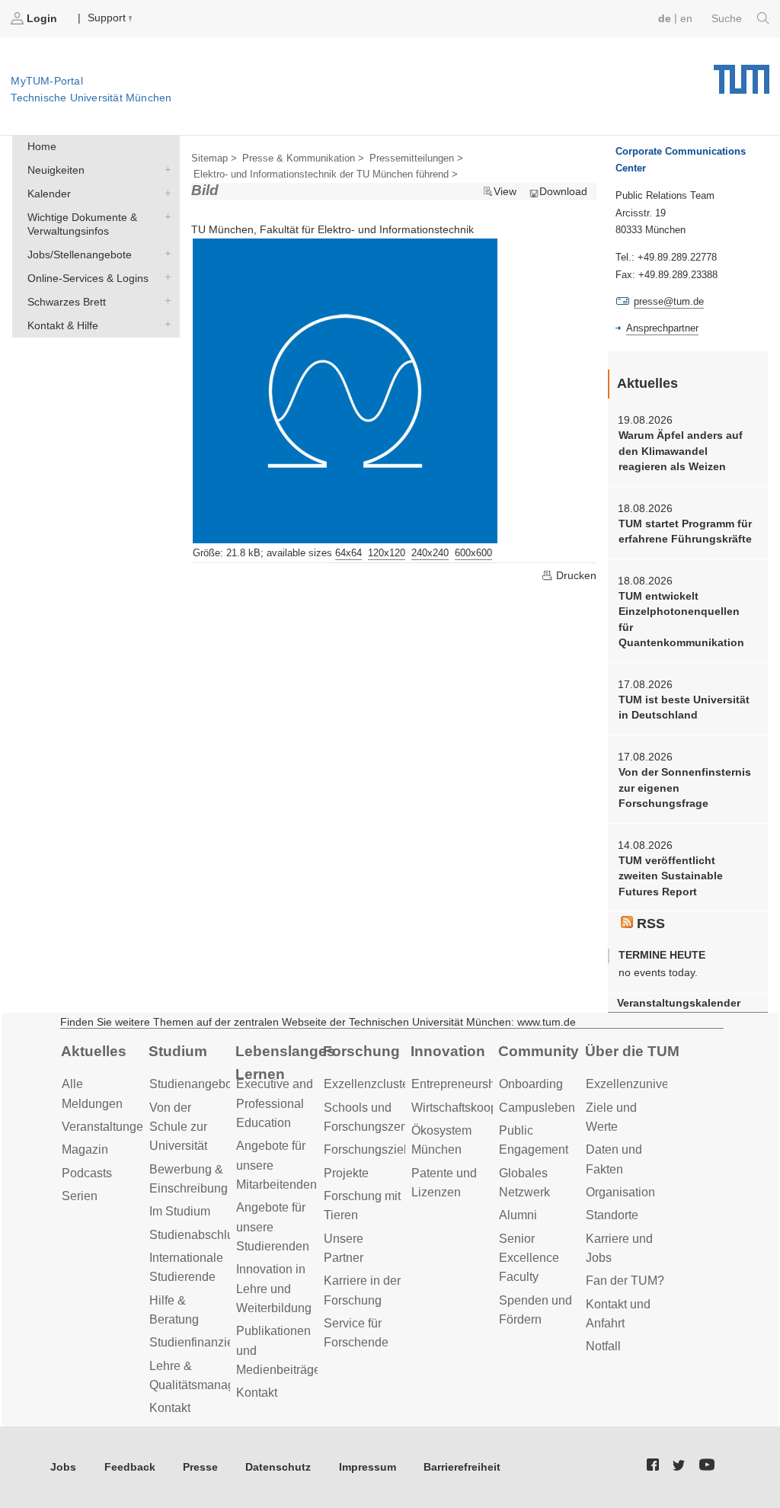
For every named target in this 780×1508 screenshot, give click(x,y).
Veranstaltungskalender (678, 1003)
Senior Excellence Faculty (529, 1258)
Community (538, 1051)
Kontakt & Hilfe (164, 324)
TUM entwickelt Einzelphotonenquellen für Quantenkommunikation (681, 619)
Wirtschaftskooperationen (479, 1107)
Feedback (129, 1467)
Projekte (346, 1173)
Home (41, 146)
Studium (178, 1051)
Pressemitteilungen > (416, 158)
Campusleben (537, 1107)
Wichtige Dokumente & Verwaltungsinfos (164, 216)
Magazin (85, 1149)
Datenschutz (278, 1467)
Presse (200, 1467)
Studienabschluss (197, 1234)
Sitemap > (214, 158)
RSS (649, 923)
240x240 (430, 553)
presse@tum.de (669, 301)
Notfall (603, 1346)
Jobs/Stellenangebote (164, 253)
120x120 (386, 553)
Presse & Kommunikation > (303, 158)
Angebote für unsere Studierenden (272, 1227)
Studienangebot (192, 1083)
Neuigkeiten (164, 169)
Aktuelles (93, 1051)
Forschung (361, 1051)
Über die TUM (632, 1051)
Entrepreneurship (458, 1083)
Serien (80, 1195)
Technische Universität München (741, 74)
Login (42, 18)
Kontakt (169, 1407)
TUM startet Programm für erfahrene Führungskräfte (685, 531)
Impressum (367, 1467)
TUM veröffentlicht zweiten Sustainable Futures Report (671, 876)
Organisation (620, 1192)
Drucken (574, 575)
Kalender (164, 192)
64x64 (348, 553)
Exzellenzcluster (368, 1083)
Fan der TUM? (625, 1280)
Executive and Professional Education (274, 1103)
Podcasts (87, 1173)
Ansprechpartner (662, 328)
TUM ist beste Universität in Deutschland (684, 707)
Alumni (518, 1215)
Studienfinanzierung (203, 1342)
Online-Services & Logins (164, 277)
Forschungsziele (369, 1149)
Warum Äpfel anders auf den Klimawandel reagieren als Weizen (681, 450)
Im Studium (179, 1211)
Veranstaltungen (106, 1126)
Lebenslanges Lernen (285, 1063)
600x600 (473, 553)
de (664, 18)
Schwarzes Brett (164, 300)
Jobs (63, 1467)
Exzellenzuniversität (640, 1083)
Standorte (612, 1215)
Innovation (448, 1051)
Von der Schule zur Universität (178, 1127)
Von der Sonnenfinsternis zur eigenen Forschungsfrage (685, 787)
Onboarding (531, 1083)
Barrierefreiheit (462, 1467)
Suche (728, 18)
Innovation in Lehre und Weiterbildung (274, 1288)
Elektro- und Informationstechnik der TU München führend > (325, 174)
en (686, 18)
